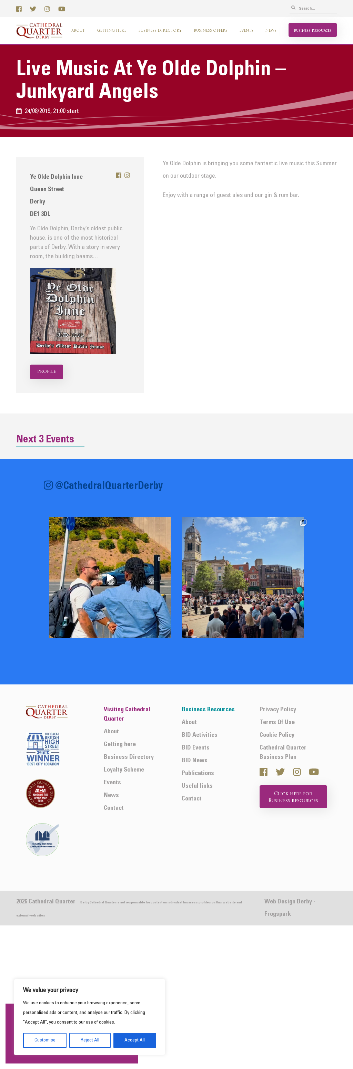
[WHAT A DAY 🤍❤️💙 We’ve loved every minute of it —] (243, 577)
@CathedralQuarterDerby (109, 486)
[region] (89, 1017)
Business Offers (211, 31)
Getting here (111, 31)
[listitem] (110, 577)
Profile (46, 371)
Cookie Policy (277, 735)
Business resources (313, 31)
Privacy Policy (278, 710)
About (78, 31)
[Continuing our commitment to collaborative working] (110, 577)
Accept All (134, 1040)
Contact (114, 808)
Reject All (90, 1040)
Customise (45, 1040)
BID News (195, 761)
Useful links (197, 786)
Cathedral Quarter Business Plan (283, 752)
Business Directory (160, 31)
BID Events (196, 748)
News (270, 31)
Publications (198, 773)
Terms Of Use (277, 722)
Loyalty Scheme (124, 770)
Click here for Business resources (293, 797)
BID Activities (200, 735)
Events (246, 31)
